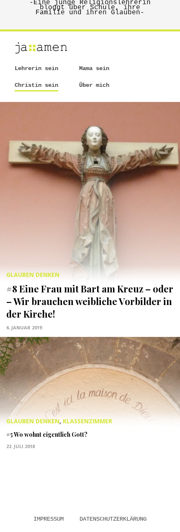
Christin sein (36, 85)
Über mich (94, 85)
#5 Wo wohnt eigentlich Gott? (46, 434)
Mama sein (94, 68)
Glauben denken (32, 275)
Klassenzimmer (87, 421)
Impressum (48, 519)
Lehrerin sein (36, 68)
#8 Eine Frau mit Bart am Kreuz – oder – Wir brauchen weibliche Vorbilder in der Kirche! (89, 301)
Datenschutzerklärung (113, 519)
